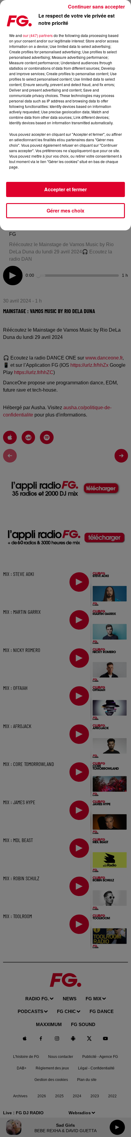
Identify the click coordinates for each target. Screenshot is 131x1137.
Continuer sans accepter (96, 6)
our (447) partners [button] (38, 35)
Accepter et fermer (65, 189)
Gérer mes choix (65, 210)
